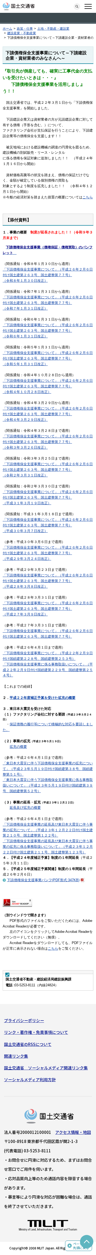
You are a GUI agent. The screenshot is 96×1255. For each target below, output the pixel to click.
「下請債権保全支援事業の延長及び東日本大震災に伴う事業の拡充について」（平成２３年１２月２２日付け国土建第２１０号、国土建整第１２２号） (48, 830)
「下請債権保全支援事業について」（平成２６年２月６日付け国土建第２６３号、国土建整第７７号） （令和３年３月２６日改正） (48, 441)
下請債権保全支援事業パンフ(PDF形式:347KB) (43, 880)
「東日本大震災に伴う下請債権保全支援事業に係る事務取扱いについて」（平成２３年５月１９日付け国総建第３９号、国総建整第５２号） (48, 785)
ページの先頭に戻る (81, 1245)
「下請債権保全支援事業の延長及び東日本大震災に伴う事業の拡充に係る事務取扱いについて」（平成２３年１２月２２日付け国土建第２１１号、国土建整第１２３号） (48, 846)
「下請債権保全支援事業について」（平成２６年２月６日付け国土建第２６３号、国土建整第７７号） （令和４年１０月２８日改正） (48, 386)
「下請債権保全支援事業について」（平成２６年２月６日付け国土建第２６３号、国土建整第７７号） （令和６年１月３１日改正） (48, 330)
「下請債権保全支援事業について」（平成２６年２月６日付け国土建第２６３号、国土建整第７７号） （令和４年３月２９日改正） (48, 414)
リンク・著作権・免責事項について (36, 1032)
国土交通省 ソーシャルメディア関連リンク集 (46, 1068)
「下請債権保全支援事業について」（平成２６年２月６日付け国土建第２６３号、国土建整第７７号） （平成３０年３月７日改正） (48, 525)
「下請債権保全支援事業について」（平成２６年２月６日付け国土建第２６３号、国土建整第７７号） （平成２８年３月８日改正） (48, 580)
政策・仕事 (25, 28)
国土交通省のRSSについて (27, 1044)
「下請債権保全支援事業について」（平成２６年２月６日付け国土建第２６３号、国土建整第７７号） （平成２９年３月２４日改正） (48, 553)
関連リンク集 (16, 1056)
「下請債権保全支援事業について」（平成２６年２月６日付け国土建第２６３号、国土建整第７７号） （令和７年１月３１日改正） (48, 302)
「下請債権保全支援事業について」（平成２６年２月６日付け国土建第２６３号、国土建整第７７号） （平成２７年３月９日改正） (48, 608)
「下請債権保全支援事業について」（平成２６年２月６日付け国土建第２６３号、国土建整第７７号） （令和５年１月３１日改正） (48, 358)
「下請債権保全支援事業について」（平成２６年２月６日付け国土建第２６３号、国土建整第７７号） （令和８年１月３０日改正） (48, 275)
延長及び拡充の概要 (25, 808)
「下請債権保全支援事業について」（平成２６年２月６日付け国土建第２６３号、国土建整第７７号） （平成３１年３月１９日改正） (48, 497)
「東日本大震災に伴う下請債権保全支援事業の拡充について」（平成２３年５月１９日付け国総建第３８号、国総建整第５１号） (48, 768)
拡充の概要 (18, 747)
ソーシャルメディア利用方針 (30, 1079)
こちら (87, 197)
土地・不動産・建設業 (53, 28)
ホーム (7, 28)
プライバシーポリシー (24, 1020)
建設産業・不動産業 (21, 33)
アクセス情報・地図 (73, 1132)
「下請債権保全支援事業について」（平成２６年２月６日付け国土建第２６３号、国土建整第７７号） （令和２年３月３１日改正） (48, 469)
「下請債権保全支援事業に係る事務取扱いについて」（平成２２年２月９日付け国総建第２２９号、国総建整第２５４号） (48, 669)
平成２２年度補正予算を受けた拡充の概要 (42, 698)
